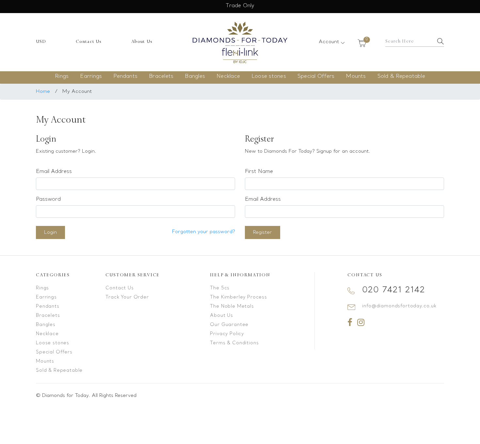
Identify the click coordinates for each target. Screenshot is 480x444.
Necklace (228, 76)
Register (262, 232)
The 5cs (220, 288)
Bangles (195, 76)
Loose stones (268, 76)
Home (43, 91)
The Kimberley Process (238, 297)
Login (50, 232)
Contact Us (89, 41)
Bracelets (161, 76)
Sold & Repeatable (401, 76)
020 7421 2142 (393, 290)
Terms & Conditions (234, 343)
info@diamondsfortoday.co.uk (399, 306)
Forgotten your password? (203, 232)
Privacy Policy (227, 334)
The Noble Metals (232, 306)
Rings (62, 76)
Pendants (125, 76)
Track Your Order (127, 297)
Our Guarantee (229, 325)
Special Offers (315, 76)
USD (41, 41)
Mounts (356, 76)
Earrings (91, 76)
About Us (142, 41)
